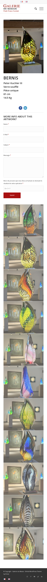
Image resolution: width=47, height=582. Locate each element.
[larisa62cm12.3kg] (23, 382)
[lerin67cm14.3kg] (23, 511)
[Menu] (40, 8)
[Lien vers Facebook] (31, 576)
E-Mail (6, 135)
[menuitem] (22, 1)
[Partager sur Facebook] (20, 108)
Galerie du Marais (18, 571)
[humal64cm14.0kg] (23, 414)
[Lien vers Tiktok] (38, 576)
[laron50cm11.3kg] (23, 543)
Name (6, 124)
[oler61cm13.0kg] (23, 285)
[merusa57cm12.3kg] (23, 350)
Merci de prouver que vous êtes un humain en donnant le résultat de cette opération (22, 182)
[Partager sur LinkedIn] (25, 108)
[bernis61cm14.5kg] (23, 253)
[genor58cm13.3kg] (23, 446)
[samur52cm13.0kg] (23, 479)
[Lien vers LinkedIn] (42, 576)
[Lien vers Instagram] (27, 576)
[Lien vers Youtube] (34, 576)
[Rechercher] (34, 8)
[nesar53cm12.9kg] (23, 317)
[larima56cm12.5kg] (23, 220)
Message (7, 155)
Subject (6, 145)
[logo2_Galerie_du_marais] (19, 8)
